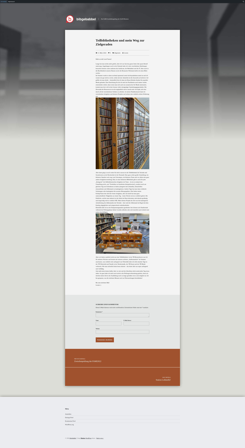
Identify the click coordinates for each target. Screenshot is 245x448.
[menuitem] (243, 1)
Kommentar (99, 312)
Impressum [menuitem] (11, 1)
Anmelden (68, 414)
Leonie (126, 53)
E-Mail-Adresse (127, 320)
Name (97, 320)
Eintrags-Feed (69, 417)
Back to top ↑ (100, 438)
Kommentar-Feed (70, 421)
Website (98, 328)
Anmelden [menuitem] (4, 1)
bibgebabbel (86, 19)
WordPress (88, 438)
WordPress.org (69, 424)
